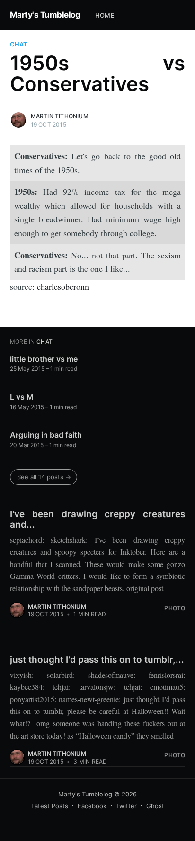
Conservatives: (41, 156)
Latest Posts (49, 806)
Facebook (92, 806)
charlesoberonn (63, 286)
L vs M (22, 397)
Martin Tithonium (60, 115)
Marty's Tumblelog (45, 14)
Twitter (126, 806)
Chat (18, 44)
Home (105, 15)
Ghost (155, 806)
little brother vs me (44, 359)
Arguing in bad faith (46, 434)
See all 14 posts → (44, 477)
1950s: (25, 191)
